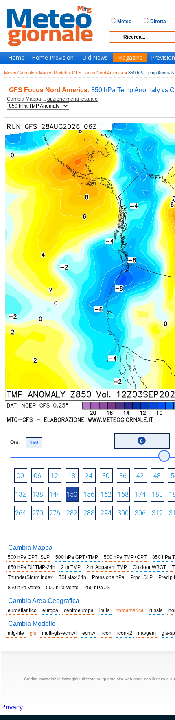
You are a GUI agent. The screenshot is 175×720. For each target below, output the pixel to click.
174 (140, 494)
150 (71, 494)
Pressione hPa (108, 577)
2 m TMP (71, 567)
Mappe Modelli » (55, 72)
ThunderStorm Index (30, 577)
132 (20, 494)
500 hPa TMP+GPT (125, 557)
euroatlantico (22, 610)
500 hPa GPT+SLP (29, 557)
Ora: (15, 442)
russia (156, 610)
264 (20, 513)
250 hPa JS (97, 587)
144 (54, 494)
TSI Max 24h (72, 577)
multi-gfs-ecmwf (59, 633)
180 (157, 494)
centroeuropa (79, 610)
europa (50, 610)
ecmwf (89, 633)
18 (71, 476)
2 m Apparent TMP (106, 567)
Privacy (12, 707)
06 (37, 476)
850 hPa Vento (24, 587)
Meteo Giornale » (21, 72)
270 (37, 513)
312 (157, 513)
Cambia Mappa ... (52, 99)
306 (140, 513)
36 (123, 476)
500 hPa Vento (62, 587)
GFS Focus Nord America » (99, 72)
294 (106, 513)
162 (106, 494)
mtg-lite (16, 633)
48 (157, 476)
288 (88, 513)
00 (20, 476)
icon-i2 (124, 633)
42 (140, 476)
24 (88, 476)
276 (54, 513)
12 (54, 476)
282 (71, 513)
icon (107, 633)
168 (123, 494)
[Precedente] (141, 441)
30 (105, 476)
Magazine (130, 58)
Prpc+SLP (141, 577)
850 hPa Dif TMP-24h (31, 567)
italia (104, 610)
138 (37, 494)
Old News (95, 58)
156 (88, 494)
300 (123, 513)
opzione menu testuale (72, 99)
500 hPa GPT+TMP (76, 557)
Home (16, 58)
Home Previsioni (53, 58)
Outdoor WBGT (149, 567)
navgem (147, 633)
